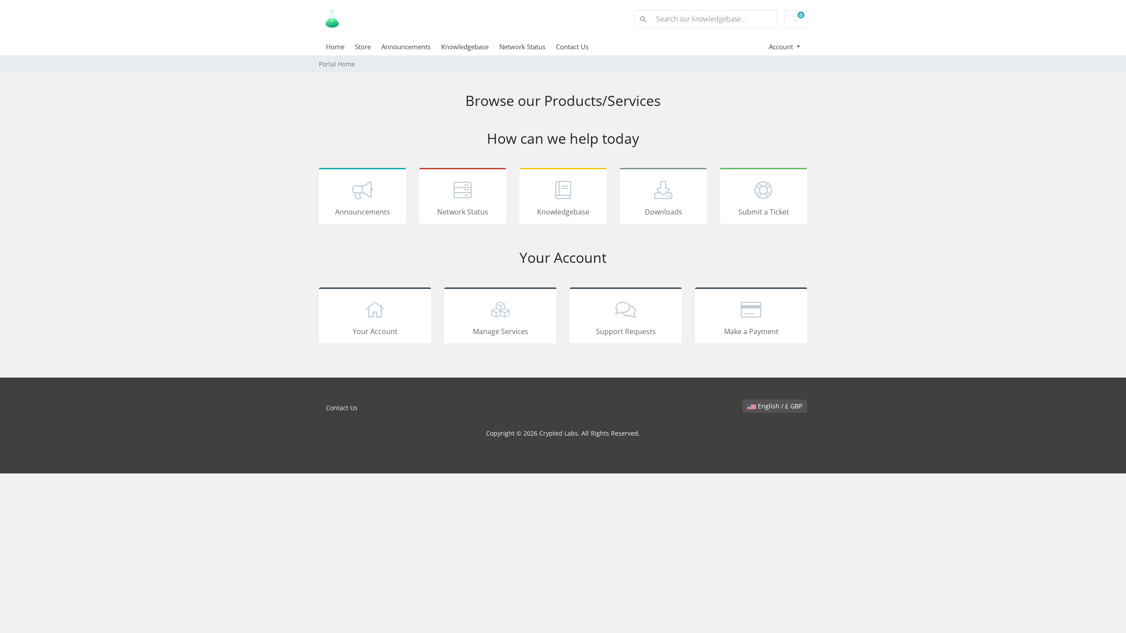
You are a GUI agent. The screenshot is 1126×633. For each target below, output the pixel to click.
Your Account (375, 331)
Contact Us (572, 46)
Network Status (522, 46)
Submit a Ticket (763, 212)
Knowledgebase (465, 46)
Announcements (406, 46)
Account (782, 46)
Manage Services (500, 331)
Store (363, 46)
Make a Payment (751, 331)
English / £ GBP (779, 406)
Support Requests (626, 331)
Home (335, 46)
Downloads (663, 212)
